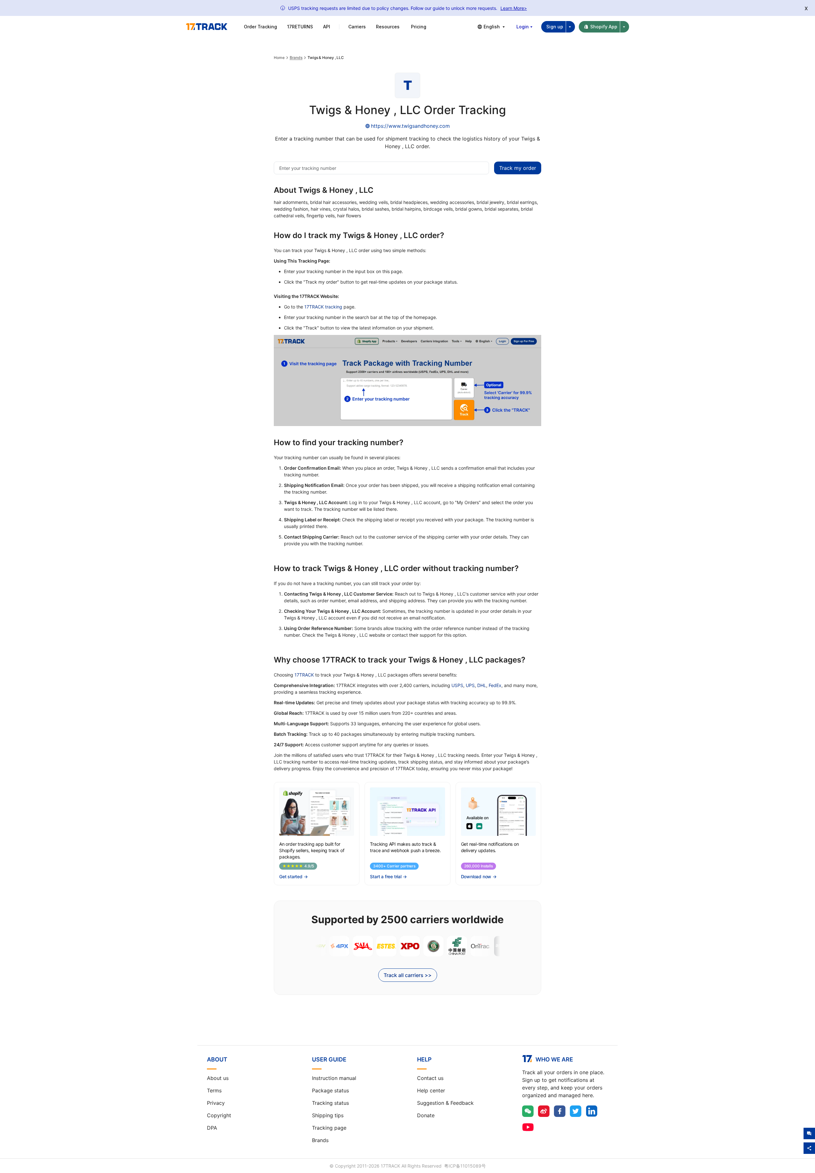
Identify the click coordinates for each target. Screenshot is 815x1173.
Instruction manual (334, 1078)
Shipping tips (328, 1115)
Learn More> (513, 8)
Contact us (430, 1078)
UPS (470, 685)
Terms (214, 1090)
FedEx (495, 685)
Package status (330, 1090)
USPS (457, 685)
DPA (212, 1128)
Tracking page (329, 1128)
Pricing (418, 26)
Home (279, 57)
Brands (296, 57)
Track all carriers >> (408, 975)
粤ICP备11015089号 (465, 1166)
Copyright (219, 1115)
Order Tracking (260, 26)
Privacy (216, 1103)
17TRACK (304, 674)
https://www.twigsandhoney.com (410, 126)
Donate (426, 1115)
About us (218, 1078)
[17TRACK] (206, 27)
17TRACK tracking (323, 306)
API (326, 26)
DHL (481, 685)
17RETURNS (300, 26)
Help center (431, 1090)
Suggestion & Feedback (445, 1103)
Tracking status (330, 1103)
